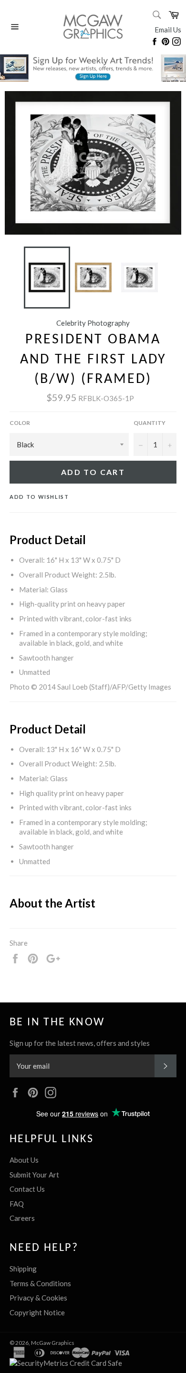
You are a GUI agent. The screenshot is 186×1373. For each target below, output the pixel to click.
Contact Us (27, 1189)
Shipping (23, 1268)
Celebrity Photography (93, 323)
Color (20, 422)
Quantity (149, 422)
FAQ (17, 1203)
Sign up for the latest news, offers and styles (80, 1043)
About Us (24, 1160)
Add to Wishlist (39, 497)
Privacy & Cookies (38, 1297)
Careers (22, 1218)
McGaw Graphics (52, 1342)
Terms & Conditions (40, 1283)
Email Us (168, 29)
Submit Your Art (34, 1174)
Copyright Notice (37, 1312)
